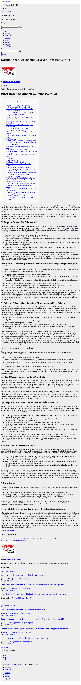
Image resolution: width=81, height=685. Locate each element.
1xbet (72, 228)
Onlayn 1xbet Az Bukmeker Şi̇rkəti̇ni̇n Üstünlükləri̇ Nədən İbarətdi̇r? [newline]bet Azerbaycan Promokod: (19, 108)
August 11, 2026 (8, 632)
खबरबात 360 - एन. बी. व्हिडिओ (11, 82)
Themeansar (38, 664)
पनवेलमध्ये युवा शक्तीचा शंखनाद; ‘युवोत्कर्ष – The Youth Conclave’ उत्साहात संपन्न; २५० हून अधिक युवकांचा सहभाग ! (35, 594)
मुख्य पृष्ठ (7, 33)
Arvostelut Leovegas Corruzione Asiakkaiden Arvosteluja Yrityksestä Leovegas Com (27, 539)
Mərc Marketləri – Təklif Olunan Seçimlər (19, 125)
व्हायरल (7, 37)
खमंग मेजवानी (8, 42)
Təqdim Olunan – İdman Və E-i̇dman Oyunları (21, 141)
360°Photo (8, 44)
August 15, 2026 (8, 613)
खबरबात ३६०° (7, 15)
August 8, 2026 (8, 642)
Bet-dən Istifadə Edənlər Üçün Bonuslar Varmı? (21, 169)
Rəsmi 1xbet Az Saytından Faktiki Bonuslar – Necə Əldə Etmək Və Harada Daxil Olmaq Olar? (20, 185)
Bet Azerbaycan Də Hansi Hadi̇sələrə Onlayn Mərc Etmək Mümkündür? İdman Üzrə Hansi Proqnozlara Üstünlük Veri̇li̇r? (20, 179)
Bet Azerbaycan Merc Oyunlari (16, 116)
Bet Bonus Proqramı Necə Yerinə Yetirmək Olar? (21, 172)
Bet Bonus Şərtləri (12, 158)
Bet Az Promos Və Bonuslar (15, 171)
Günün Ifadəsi (10, 126)
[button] (1, 24)
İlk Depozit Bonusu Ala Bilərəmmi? (17, 105)
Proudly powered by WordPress (11, 664)
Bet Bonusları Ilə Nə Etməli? (15, 162)
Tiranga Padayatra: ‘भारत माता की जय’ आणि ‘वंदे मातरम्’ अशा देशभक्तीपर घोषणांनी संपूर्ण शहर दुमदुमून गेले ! (32, 584)
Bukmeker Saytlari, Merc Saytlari (16, 149)
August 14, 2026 (8, 623)
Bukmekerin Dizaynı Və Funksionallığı (18, 167)
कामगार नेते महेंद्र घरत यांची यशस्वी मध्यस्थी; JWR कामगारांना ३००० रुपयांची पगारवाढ (25, 638)
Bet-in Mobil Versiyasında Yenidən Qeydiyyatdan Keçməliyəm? (17, 129)
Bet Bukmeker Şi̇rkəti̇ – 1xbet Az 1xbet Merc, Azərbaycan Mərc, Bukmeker (20, 113)
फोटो (6, 40)
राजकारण (7, 39)
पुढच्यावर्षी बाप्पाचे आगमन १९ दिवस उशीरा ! (14, 540)
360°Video (8, 46)
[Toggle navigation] (4, 23)
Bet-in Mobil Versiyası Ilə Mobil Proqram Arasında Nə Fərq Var (19, 175)
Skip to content (5, 1)
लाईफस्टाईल (8, 35)
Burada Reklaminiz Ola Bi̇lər (15, 196)
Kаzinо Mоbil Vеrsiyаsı (13, 160)
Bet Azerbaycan (11, 139)
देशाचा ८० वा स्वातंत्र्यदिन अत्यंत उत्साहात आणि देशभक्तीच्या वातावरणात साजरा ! (23, 575)
